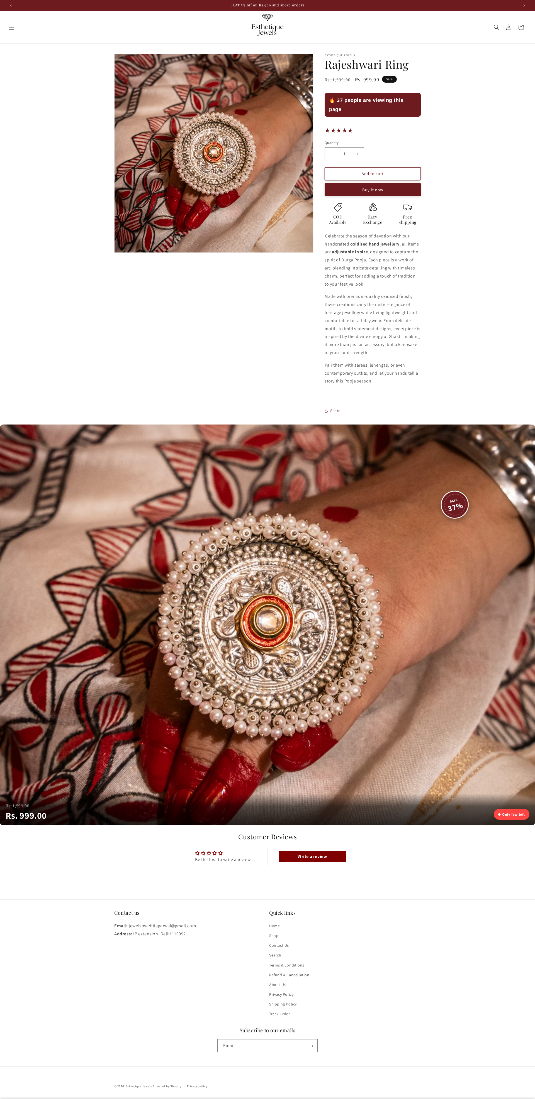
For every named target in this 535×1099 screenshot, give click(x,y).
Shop (273, 935)
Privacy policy (197, 1086)
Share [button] (335, 410)
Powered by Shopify (167, 1086)
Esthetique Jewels (139, 1086)
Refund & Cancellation (289, 974)
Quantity (332, 143)
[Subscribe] (311, 1046)
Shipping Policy (283, 1004)
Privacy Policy (281, 994)
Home (274, 925)
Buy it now (372, 189)
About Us (277, 984)
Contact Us (279, 945)
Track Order (279, 1013)
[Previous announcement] (11, 5)
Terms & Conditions (286, 964)
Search (275, 955)
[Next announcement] (524, 5)
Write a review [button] (312, 856)
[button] (12, 27)
